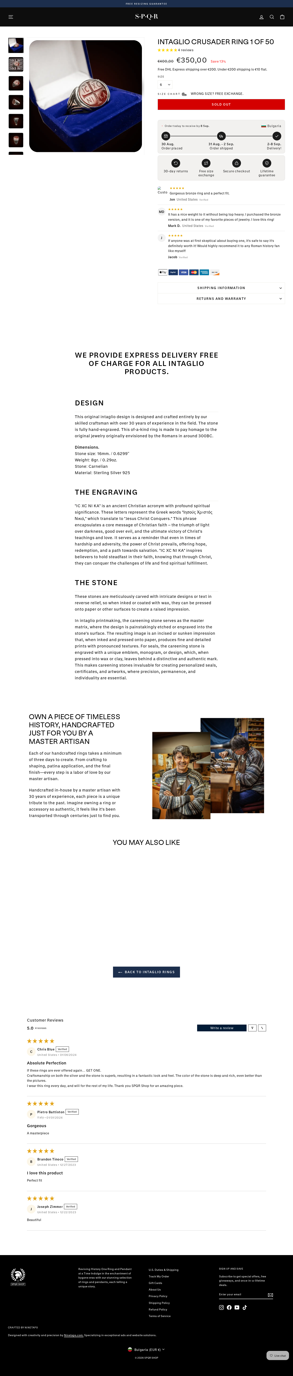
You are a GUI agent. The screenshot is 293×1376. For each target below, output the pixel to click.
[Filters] (252, 1028)
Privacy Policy (158, 1296)
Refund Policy (158, 1309)
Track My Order (159, 1276)
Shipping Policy (159, 1302)
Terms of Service (160, 1316)
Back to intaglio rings (149, 972)
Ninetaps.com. (74, 1335)
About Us (155, 1289)
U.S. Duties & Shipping (164, 1269)
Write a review (222, 1028)
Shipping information (221, 288)
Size (161, 76)
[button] (168, 50)
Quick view (40, 917)
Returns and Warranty (221, 298)
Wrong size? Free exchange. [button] (217, 93)
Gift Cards (155, 1283)
